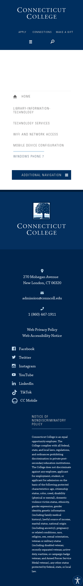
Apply (23, 32)
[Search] (52, 42)
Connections (42, 32)
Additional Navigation (42, 175)
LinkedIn (26, 383)
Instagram (27, 366)
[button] (77, 580)
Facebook (26, 348)
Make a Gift (64, 32)
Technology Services (31, 123)
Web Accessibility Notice (42, 335)
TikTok (26, 392)
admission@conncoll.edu (42, 298)
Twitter (25, 357)
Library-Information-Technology (32, 110)
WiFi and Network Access (35, 134)
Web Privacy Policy (42, 329)
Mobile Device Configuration (38, 145)
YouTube (26, 374)
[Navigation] (37, 42)
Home (16, 97)
